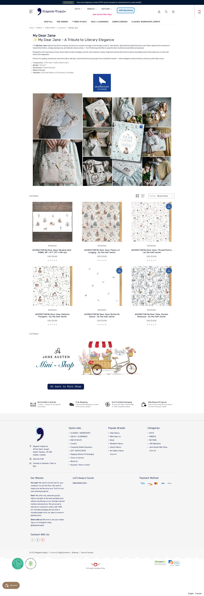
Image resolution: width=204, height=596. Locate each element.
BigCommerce (64, 553)
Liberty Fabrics (115, 447)
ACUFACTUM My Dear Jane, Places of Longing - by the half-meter (102, 251)
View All (113, 454)
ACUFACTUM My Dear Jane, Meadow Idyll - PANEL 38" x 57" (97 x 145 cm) (52, 251)
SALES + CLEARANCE (78, 436)
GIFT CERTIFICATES (78, 451)
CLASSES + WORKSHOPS (80, 433)
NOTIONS (106, 9)
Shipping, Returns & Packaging (82, 454)
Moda (112, 440)
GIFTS (77, 9)
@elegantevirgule (37, 525)
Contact (73, 444)
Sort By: (153, 196)
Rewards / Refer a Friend (80, 465)
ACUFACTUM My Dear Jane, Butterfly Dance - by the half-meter (102, 315)
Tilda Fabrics (115, 433)
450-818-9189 (38, 459)
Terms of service (87, 553)
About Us (74, 461)
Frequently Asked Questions (81, 447)
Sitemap (75, 553)
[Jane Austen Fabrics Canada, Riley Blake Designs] (88, 361)
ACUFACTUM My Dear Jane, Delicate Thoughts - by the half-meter (52, 315)
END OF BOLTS (76, 440)
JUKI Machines (125, 10)
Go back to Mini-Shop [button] (65, 386)
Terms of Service (77, 458)
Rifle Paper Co (115, 436)
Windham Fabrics (116, 444)
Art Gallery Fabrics (117, 451)
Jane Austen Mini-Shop (102, 14)
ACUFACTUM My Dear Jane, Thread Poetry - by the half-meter (151, 251)
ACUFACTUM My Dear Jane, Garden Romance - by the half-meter (151, 315)
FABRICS (90, 9)
